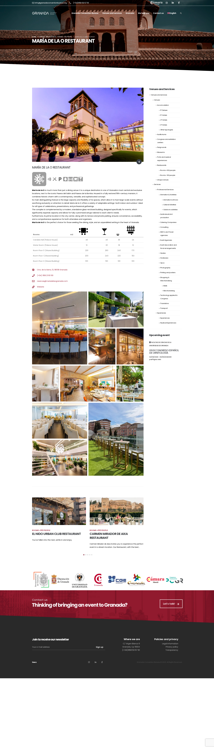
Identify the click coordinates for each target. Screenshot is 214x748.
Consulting (164, 227)
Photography (165, 268)
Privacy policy (172, 650)
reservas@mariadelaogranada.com (52, 281)
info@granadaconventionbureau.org (51, 2)
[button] (84, 558)
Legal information (170, 647)
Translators (164, 303)
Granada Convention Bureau (84, 13)
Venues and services (112, 13)
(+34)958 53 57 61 (81, 2)
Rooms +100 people (167, 170)
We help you (143, 13)
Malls (165, 286)
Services (157, 184)
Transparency (171, 653)
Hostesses (164, 258)
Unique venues (163, 180)
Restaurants (161, 165)
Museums (161, 152)
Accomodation (163, 105)
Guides (163, 253)
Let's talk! (168, 607)
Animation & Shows (170, 200)
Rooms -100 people (167, 175)
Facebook (102, 665)
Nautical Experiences (168, 323)
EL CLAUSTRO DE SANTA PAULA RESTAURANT (111, 536)
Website (40, 287)
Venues (157, 100)
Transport (164, 308)
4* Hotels (163, 120)
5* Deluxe (163, 110)
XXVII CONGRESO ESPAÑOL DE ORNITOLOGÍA (164, 352)
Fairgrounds (161, 147)
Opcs (162, 263)
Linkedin (95, 665)
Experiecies (161, 313)
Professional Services (165, 189)
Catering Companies (168, 222)
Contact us (158, 13)
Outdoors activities (170, 209)
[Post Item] (59, 511)
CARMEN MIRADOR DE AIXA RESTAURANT (51, 536)
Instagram (89, 665)
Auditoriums (161, 134)
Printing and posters (167, 272)
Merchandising (169, 291)
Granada (130, 13)
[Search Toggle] (181, 13)
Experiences (165, 318)
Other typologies (166, 130)
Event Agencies (166, 240)
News (34, 665)
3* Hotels (163, 125)
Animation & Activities (168, 194)
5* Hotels (163, 115)
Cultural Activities (169, 204)
